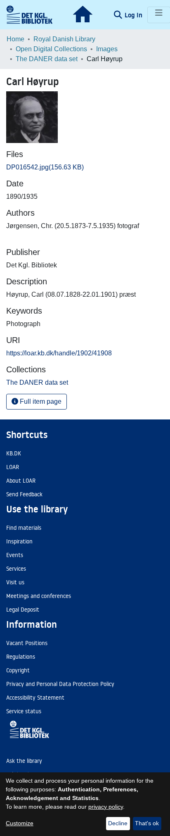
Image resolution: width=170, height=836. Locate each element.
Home (15, 39)
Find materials (23, 527)
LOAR (12, 467)
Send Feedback (24, 494)
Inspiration (19, 541)
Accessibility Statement (35, 697)
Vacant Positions (26, 643)
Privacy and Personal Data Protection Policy (60, 684)
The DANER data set (47, 58)
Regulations (20, 656)
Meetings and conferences (38, 596)
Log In (134, 14)
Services (16, 568)
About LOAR (20, 480)
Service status (23, 711)
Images (107, 48)
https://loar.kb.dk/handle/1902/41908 (59, 353)
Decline (118, 823)
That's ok (147, 823)
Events (14, 555)
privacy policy (105, 806)
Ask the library (24, 761)
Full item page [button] (39, 401)
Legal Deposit (22, 609)
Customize (19, 823)
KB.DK (13, 453)
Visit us (15, 582)
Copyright (18, 670)
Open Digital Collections (51, 48)
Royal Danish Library (64, 39)
